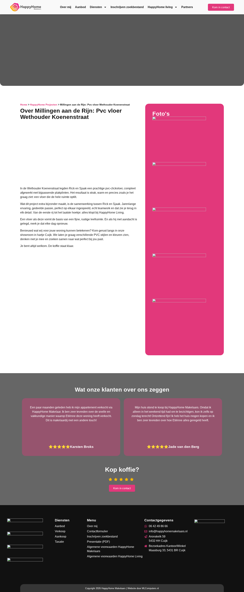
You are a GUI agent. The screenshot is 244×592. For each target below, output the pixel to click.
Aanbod (80, 7)
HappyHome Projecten (43, 104)
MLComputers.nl (150, 588)
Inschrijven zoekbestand (127, 7)
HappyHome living (160, 7)
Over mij (65, 7)
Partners (187, 7)
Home (23, 104)
